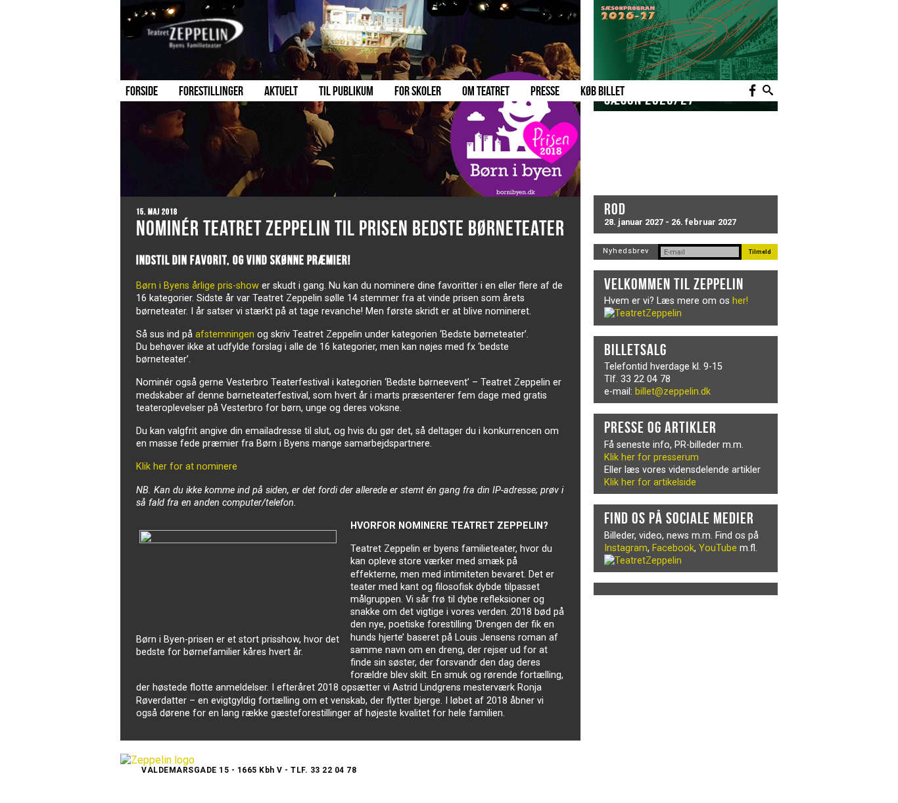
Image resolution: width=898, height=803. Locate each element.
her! (740, 300)
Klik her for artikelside (650, 482)
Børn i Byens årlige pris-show (197, 285)
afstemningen (224, 334)
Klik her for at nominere (186, 466)
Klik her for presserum (651, 457)
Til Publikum (346, 91)
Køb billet (602, 91)
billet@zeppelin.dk (673, 391)
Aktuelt (281, 91)
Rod (615, 209)
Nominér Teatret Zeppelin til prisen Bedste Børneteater (350, 227)
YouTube (718, 548)
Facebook (673, 548)
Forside (142, 91)
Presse (545, 91)
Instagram (626, 548)
